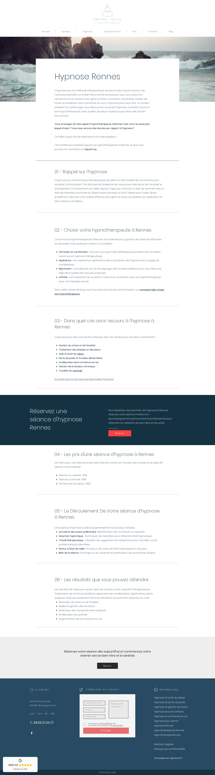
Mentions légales (164, 744)
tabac (80, 354)
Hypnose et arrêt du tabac (169, 697)
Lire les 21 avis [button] (20, 769)
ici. (95, 149)
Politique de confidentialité (169, 749)
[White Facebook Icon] (31, 733)
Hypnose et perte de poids (169, 702)
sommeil (77, 370)
